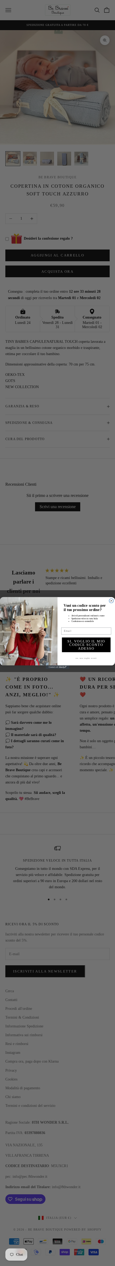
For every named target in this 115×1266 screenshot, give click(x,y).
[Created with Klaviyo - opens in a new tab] (57, 667)
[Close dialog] (111, 600)
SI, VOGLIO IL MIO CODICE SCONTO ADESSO (86, 644)
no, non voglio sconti (86, 658)
